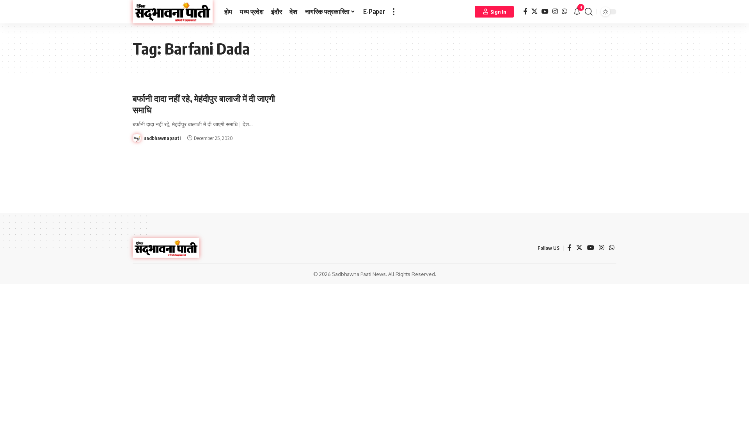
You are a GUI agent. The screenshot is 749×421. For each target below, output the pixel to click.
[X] (534, 11)
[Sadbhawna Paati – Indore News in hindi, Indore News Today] (166, 248)
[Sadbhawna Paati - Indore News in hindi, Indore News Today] (173, 11)
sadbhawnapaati (162, 138)
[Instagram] (555, 11)
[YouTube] (545, 11)
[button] (393, 11)
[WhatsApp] (564, 11)
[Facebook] (525, 11)
